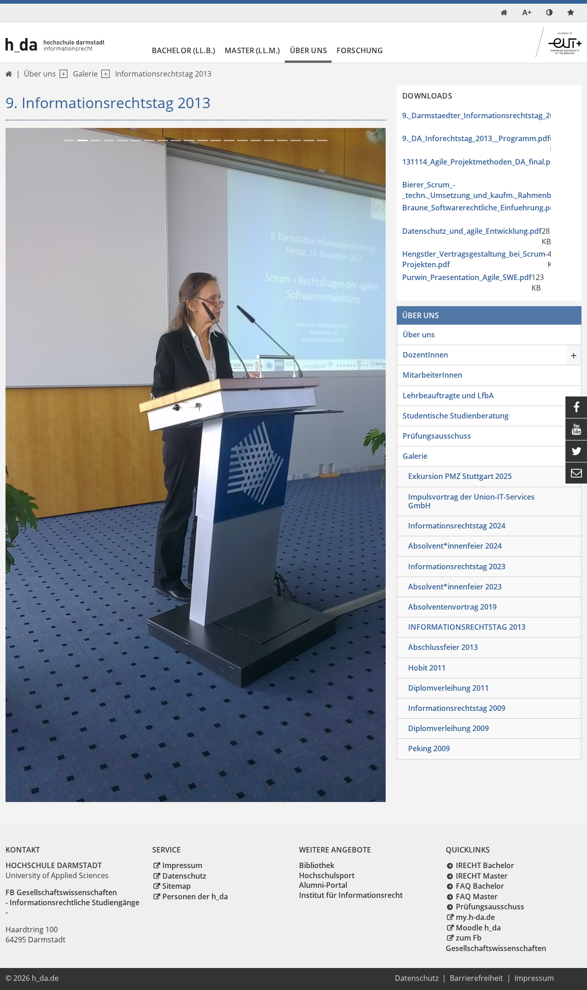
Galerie (85, 74)
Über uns (308, 50)
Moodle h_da (478, 928)
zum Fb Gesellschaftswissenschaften (496, 943)
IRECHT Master (482, 876)
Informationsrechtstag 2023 (456, 566)
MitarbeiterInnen (432, 375)
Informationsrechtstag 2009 (456, 708)
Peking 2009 (429, 748)
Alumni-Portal (323, 885)
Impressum (182, 865)
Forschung (360, 50)
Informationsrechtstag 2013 (163, 74)
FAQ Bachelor (480, 886)
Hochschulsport (326, 875)
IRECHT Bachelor (485, 865)
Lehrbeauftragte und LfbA (448, 395)
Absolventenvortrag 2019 (452, 607)
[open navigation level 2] (103, 74)
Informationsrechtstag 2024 (456, 526)
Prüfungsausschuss (437, 436)
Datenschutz (184, 876)
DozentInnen (425, 355)
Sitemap (176, 886)
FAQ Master (477, 896)
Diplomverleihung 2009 (448, 728)
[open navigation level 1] (61, 74)
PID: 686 (78, 978)
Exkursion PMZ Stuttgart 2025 (460, 476)
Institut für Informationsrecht (351, 895)
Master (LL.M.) (252, 50)
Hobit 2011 (427, 668)
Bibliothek (316, 865)
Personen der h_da (195, 896)
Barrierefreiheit (476, 978)
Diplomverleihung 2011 (448, 688)
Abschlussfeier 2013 (443, 647)
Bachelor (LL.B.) (184, 50)
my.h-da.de (475, 917)
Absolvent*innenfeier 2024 (455, 546)
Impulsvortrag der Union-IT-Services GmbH (471, 501)
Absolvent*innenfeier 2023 (455, 587)
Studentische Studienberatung (456, 416)
